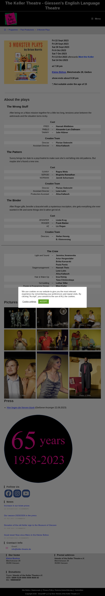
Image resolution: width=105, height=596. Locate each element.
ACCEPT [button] (43, 302)
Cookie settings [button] (29, 302)
